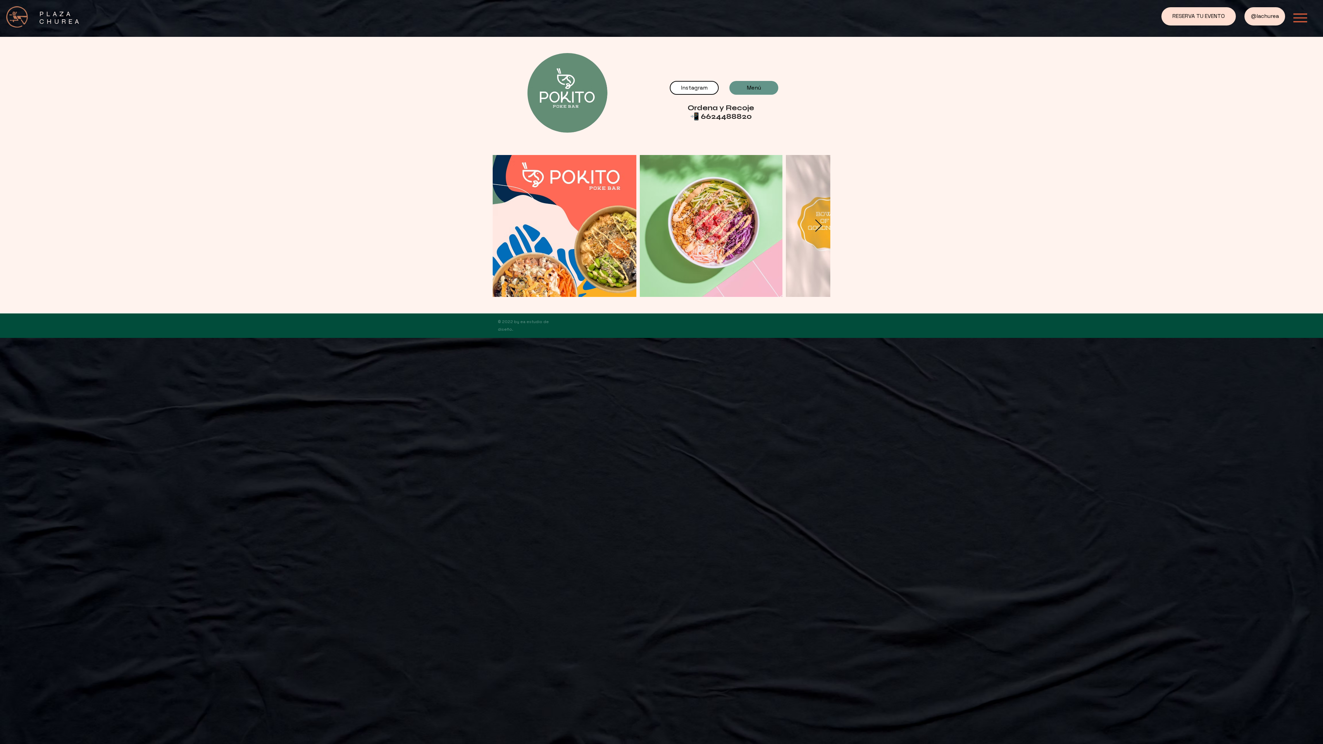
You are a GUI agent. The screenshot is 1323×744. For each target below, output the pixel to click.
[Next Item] (818, 226)
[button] (1300, 17)
